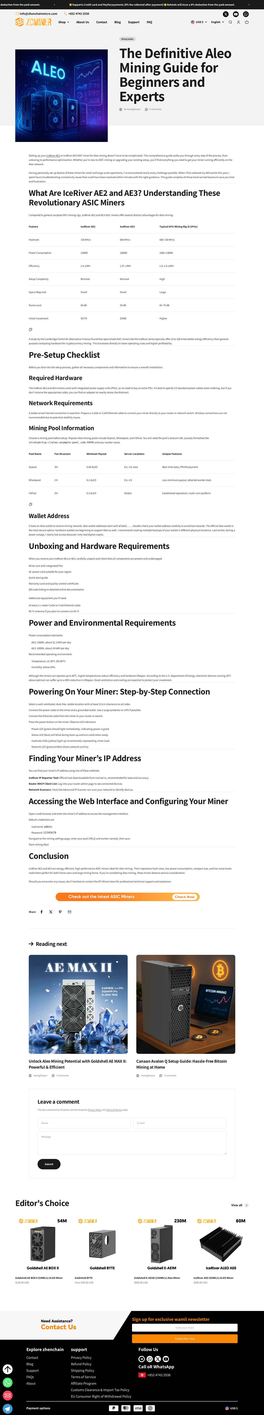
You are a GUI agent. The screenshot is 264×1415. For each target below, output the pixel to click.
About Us (82, 22)
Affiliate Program (83, 1383)
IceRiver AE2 (53, 155)
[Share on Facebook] (41, 911)
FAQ (149, 22)
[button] (8, 1409)
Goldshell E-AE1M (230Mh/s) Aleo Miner (157, 1278)
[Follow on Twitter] (226, 14)
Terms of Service (114, 1109)
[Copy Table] (30, 329)
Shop (62, 22)
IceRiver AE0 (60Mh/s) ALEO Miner (213, 1278)
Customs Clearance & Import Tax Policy (100, 1390)
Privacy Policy (94, 1109)
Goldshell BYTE (83, 1278)
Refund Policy (81, 1364)
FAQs (30, 1377)
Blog (117, 22)
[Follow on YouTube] (236, 14)
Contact (101, 22)
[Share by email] (69, 911)
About (31, 1383)
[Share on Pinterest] (60, 911)
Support (134, 22)
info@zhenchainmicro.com (38, 13)
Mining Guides (127, 39)
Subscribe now (185, 1338)
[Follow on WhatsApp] (246, 14)
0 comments (155, 109)
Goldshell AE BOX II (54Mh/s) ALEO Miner (39, 1278)
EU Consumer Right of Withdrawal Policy (101, 1396)
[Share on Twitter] (50, 911)
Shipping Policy (82, 1370)
